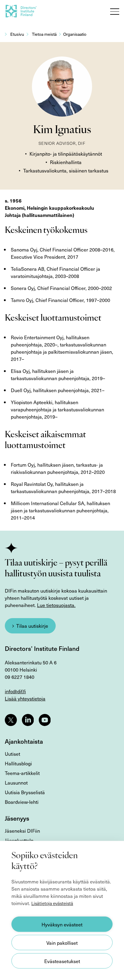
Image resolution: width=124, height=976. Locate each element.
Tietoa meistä (44, 34)
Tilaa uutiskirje (32, 625)
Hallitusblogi (18, 763)
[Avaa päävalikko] (114, 11)
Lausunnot (16, 782)
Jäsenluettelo (19, 840)
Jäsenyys (17, 818)
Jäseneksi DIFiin (22, 830)
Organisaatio (74, 34)
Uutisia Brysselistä (25, 792)
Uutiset (12, 753)
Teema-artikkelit (22, 772)
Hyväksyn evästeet (62, 924)
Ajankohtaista (24, 741)
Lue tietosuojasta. (56, 604)
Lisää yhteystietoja (25, 698)
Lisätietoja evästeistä (52, 903)
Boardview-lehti (22, 801)
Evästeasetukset (62, 961)
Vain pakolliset (62, 942)
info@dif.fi (15, 691)
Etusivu (17, 34)
